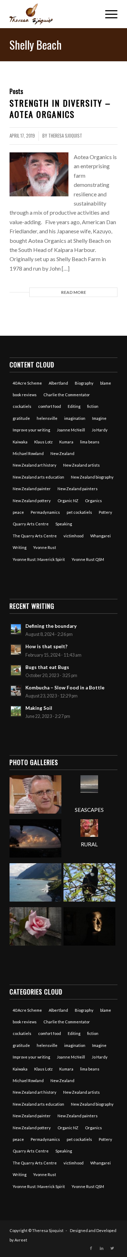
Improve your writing (31, 430)
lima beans (89, 442)
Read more (73, 292)
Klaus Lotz (43, 442)
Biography (84, 383)
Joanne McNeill (71, 430)
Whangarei (100, 535)
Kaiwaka (20, 442)
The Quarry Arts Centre (35, 535)
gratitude (21, 418)
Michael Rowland (28, 453)
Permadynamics (45, 512)
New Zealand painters (78, 488)
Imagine (99, 418)
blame (105, 383)
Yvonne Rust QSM (88, 559)
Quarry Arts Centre (31, 524)
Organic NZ (68, 500)
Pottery (105, 512)
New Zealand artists (81, 465)
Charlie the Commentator (66, 394)
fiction (92, 406)
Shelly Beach (36, 44)
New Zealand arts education (38, 477)
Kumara (66, 442)
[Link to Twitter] (112, 1248)
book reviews (25, 394)
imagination (74, 418)
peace (18, 512)
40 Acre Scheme (27, 383)
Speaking (63, 524)
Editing (74, 406)
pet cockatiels (79, 512)
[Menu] (107, 14)
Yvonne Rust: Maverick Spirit (39, 559)
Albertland (58, 383)
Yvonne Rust (44, 547)
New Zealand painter (32, 488)
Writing (19, 547)
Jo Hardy (100, 430)
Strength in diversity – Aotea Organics (60, 108)
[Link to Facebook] (91, 1248)
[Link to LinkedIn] (101, 1248)
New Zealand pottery (32, 500)
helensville (47, 418)
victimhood (74, 535)
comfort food (49, 406)
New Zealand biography (92, 477)
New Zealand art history (34, 465)
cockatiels (22, 406)
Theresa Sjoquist (65, 135)
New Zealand (62, 453)
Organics (93, 500)
